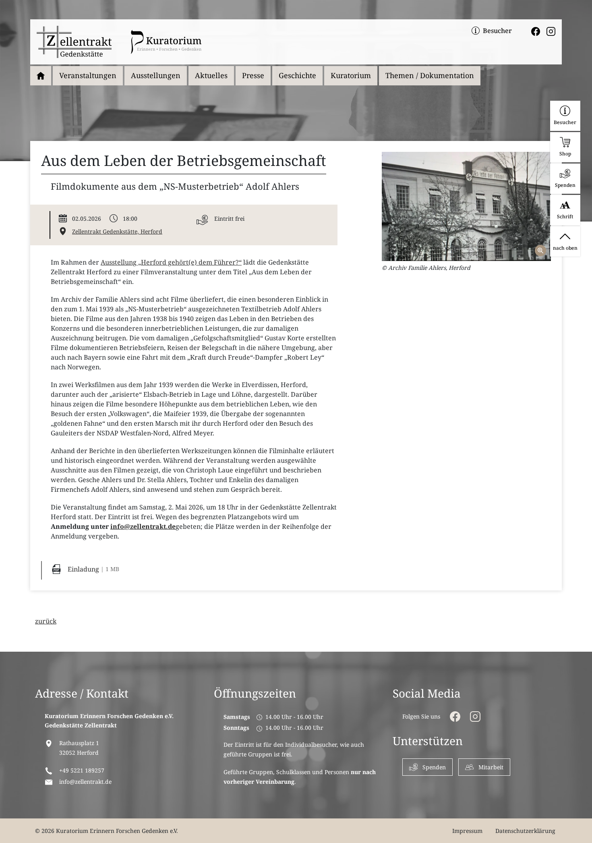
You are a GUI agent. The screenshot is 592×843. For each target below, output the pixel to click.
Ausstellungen (155, 75)
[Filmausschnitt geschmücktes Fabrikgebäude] (466, 206)
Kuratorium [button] (351, 75)
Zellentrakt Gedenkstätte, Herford (117, 231)
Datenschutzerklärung (525, 831)
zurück (45, 621)
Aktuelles (211, 75)
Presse (253, 75)
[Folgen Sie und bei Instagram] (550, 31)
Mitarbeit (490, 767)
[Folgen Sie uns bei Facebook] (535, 31)
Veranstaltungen (87, 75)
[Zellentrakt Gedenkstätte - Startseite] (74, 42)
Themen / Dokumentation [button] (429, 75)
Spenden (434, 767)
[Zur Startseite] (40, 75)
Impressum (467, 831)
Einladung (83, 569)
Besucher (497, 30)
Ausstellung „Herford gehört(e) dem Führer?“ (171, 262)
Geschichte (297, 75)
